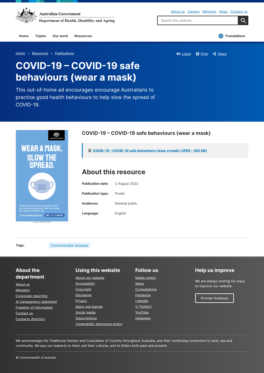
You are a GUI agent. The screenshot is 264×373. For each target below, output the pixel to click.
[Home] (65, 15)
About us (178, 11)
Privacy (81, 301)
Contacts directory (30, 319)
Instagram (143, 318)
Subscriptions (86, 318)
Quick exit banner (89, 307)
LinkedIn (141, 301)
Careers (193, 11)
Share (222, 54)
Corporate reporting (31, 296)
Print (204, 54)
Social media (85, 312)
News (223, 11)
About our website (89, 278)
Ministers (209, 11)
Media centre (145, 278)
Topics (40, 36)
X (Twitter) (143, 307)
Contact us (239, 11)
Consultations (146, 289)
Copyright (83, 289)
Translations (235, 36)
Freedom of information (34, 307)
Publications (64, 53)
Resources (83, 36)
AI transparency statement (36, 302)
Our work (60, 36)
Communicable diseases (69, 245)
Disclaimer (83, 295)
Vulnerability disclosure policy (98, 324)
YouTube (142, 312)
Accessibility (85, 283)
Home (24, 36)
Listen (186, 54)
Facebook (143, 295)
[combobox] (197, 20)
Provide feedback (214, 298)
